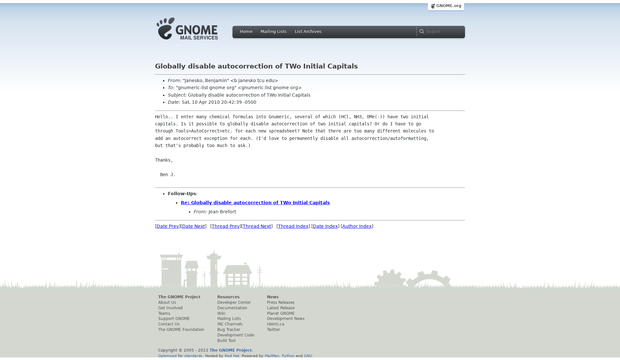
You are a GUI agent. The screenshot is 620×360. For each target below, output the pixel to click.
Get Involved (170, 308)
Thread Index (293, 226)
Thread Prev (226, 226)
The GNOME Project (179, 297)
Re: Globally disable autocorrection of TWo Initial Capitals (255, 202)
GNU (308, 356)
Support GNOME (174, 318)
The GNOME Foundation (181, 329)
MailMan (272, 356)
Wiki (221, 313)
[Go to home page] (197, 41)
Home (246, 31)
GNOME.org (448, 6)
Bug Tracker (228, 329)
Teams (164, 313)
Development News (286, 318)
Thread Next (257, 226)
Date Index (325, 226)
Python (288, 356)
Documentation (232, 308)
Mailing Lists (274, 31)
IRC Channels (230, 324)
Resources (228, 297)
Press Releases (280, 302)
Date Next (193, 226)
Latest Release (280, 308)
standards (193, 356)
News (273, 297)
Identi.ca (275, 324)
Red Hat (232, 356)
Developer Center (234, 302)
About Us (167, 302)
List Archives (308, 31)
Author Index (357, 226)
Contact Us (169, 324)
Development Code (235, 335)
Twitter (273, 329)
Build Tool (226, 340)
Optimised (167, 356)
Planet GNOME (281, 313)
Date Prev (168, 226)
